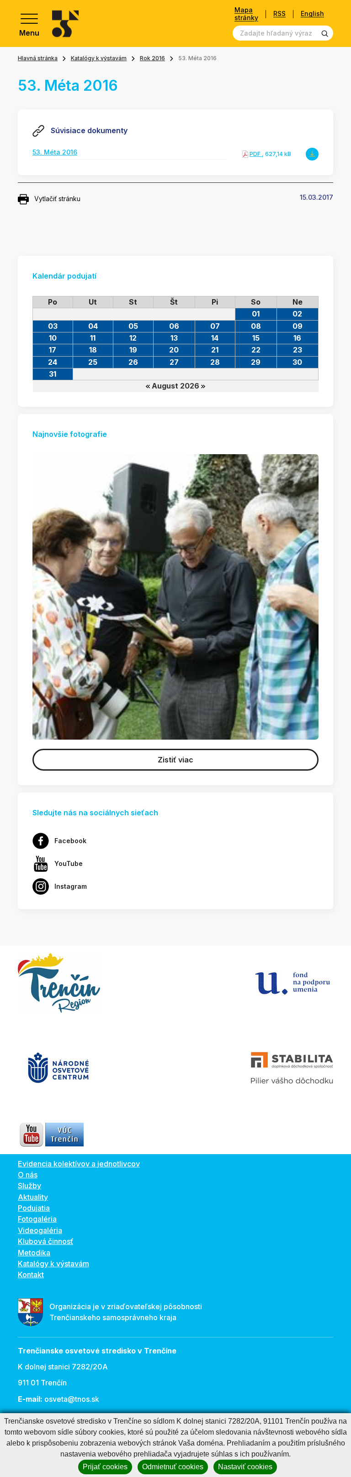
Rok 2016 (152, 58)
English (312, 14)
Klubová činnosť (45, 1241)
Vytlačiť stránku (57, 198)
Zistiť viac (175, 759)
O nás (27, 1174)
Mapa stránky (246, 13)
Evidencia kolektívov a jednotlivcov (79, 1163)
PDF (256, 153)
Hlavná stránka (38, 58)
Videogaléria (40, 1230)
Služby (29, 1185)
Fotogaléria (37, 1218)
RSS (279, 14)
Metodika (34, 1252)
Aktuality (33, 1197)
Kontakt (31, 1274)
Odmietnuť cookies (172, 1467)
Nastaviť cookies (245, 1467)
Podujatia (34, 1208)
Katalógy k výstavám (99, 58)
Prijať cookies (105, 1467)
